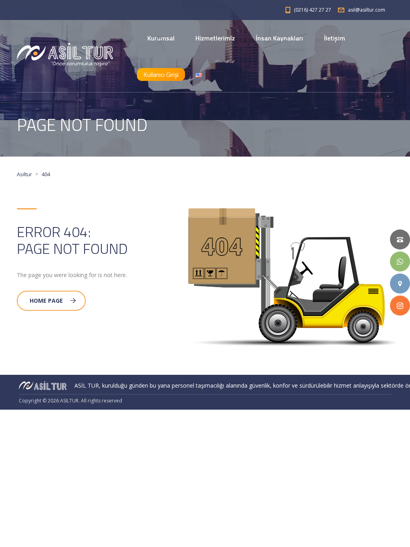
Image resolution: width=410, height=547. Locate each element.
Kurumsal (161, 38)
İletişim (334, 38)
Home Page (46, 300)
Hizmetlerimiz (215, 38)
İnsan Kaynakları (279, 38)
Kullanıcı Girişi (161, 74)
